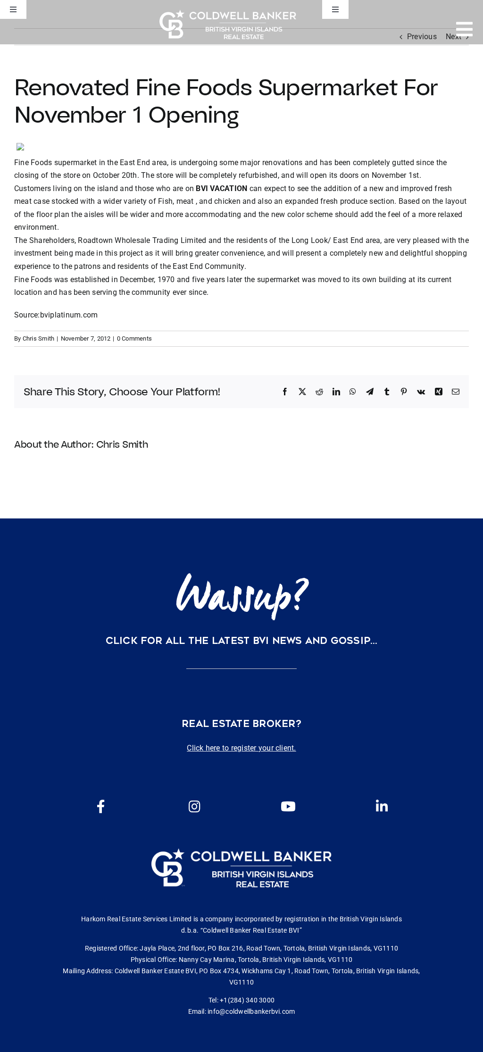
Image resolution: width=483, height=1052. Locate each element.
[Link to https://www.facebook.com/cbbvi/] (101, 806)
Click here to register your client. (241, 747)
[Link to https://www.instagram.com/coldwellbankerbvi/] (195, 806)
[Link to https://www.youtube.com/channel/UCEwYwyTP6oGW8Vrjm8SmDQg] (288, 806)
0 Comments (134, 338)
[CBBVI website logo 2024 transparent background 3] (227, 24)
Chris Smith (39, 338)
